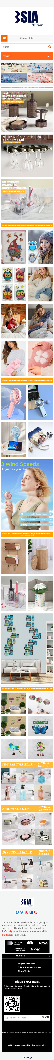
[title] (27, 73)
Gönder (45, 1017)
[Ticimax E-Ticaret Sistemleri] (27, 1057)
